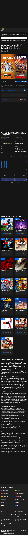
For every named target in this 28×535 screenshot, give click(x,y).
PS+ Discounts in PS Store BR (6, 520)
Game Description (5, 41)
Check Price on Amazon (7, 95)
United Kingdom (7, 502)
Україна (19, 505)
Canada (5, 493)
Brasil (19, 490)
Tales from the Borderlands (4, 311)
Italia (4, 499)
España (5, 496)
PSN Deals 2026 (5, 530)
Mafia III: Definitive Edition (6, 350)
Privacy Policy (12, 530)
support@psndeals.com (9, 533)
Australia (6, 490)
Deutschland (20, 493)
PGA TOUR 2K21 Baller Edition (20, 271)
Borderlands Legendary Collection (20, 291)
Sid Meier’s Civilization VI (21, 310)
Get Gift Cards (5, 99)
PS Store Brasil (4, 512)
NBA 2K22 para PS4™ (5, 330)
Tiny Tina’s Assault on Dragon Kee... (20, 231)
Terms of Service (19, 530)
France (19, 496)
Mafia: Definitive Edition (20, 250)
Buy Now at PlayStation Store (9, 90)
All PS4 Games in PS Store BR (6, 524)
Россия (5, 505)
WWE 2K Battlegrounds (6, 290)
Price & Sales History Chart (12, 40)
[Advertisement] (14, 14)
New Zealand (20, 499)
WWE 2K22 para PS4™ (5, 250)
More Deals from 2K (22, 40)
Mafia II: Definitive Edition (21, 330)
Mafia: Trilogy (4, 270)
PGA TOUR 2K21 (4, 230)
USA (18, 502)
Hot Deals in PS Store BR (7, 515)
